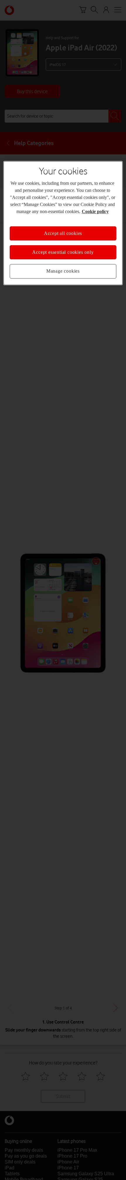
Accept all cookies (63, 233)
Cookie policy (95, 211)
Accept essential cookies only (62, 252)
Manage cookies (63, 270)
